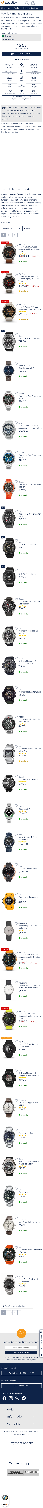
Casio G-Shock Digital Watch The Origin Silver (29, 749)
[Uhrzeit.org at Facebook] (4, 1398)
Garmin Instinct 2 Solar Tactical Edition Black (28, 1044)
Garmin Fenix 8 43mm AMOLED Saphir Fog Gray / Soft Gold (29, 307)
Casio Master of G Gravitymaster (29, 337)
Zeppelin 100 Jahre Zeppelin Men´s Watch (29, 1102)
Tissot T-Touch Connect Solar (27, 867)
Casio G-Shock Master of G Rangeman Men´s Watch (28, 1073)
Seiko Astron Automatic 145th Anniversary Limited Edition (30, 425)
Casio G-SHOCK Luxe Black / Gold (30, 543)
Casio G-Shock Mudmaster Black (29, 690)
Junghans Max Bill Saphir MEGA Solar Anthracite (29, 925)
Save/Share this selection (14, 1306)
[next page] (19, 235)
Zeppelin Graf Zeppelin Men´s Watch (29, 1221)
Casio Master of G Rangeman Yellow (27, 897)
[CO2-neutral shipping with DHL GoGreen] (23, 1472)
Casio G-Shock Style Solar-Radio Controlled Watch (29, 1161)
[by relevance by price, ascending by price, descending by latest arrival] (11, 228)
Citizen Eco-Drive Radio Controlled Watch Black (29, 601)
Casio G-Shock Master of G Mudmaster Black (27, 661)
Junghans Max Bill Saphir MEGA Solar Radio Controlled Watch (29, 985)
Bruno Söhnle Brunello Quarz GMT (26, 366)
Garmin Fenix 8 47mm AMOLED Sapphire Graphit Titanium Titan (29, 956)
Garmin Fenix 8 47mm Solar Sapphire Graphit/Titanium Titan (29, 1015)
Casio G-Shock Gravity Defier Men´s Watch (30, 1249)
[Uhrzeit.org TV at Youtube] (17, 1398)
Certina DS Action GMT (24, 807)
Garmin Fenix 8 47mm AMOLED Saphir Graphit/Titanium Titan (28, 277)
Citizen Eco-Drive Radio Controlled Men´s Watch (29, 719)
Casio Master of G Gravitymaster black (29, 514)
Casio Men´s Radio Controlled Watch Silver (28, 1279)
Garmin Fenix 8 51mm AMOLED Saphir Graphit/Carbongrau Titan (29, 248)
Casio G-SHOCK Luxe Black (27, 573)
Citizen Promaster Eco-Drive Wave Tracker (29, 396)
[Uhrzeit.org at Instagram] (11, 1398)
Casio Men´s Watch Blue (25, 1132)
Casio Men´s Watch (23, 1191)
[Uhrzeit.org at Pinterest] (24, 1398)
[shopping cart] (33, 3)
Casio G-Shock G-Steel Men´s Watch (28, 631)
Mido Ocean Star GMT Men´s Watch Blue (27, 837)
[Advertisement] (21, 161)
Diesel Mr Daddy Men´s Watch (27, 778)
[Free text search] (27, 3)
